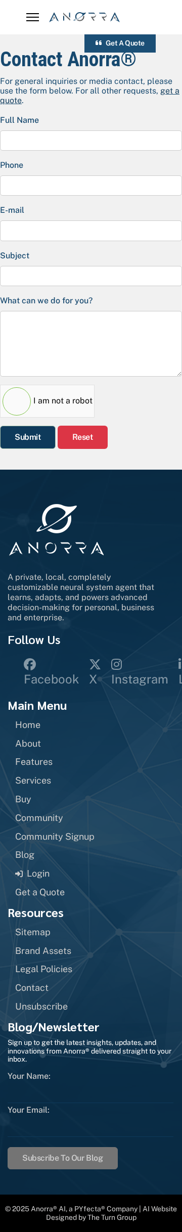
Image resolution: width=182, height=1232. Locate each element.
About (28, 743)
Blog (24, 854)
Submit (28, 437)
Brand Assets (43, 950)
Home (27, 724)
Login (38, 873)
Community (39, 817)
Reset (82, 437)
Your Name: (29, 1076)
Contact (32, 987)
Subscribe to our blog (62, 1158)
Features (34, 761)
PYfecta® (89, 1209)
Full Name (19, 120)
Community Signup (55, 836)
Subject (14, 255)
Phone (11, 165)
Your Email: (29, 1110)
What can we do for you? (46, 300)
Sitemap (33, 932)
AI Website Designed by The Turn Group (111, 1213)
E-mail (12, 210)
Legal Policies (43, 969)
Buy (23, 799)
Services (33, 780)
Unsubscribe (41, 1006)
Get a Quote (125, 43)
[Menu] (32, 17)
